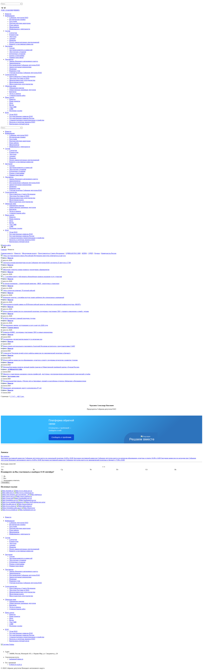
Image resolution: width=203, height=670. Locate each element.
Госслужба (13, 21)
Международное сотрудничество (21, 84)
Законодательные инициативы (20, 67)
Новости (8, 14)
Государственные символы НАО (21, 116)
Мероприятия (14, 27)
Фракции (12, 40)
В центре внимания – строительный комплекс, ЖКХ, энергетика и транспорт (31, 283)
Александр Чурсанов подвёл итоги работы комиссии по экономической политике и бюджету (37, 353)
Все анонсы (5, 456)
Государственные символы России (21, 118)
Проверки (12, 69)
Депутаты (12, 36)
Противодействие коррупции (20, 23)
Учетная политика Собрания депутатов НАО (25, 73)
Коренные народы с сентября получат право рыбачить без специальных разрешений (33, 297)
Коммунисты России (108, 253)
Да (4, 476)
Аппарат (12, 38)
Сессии (12, 48)
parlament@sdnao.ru (16, 659)
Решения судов (14, 71)
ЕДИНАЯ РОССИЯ (73, 253)
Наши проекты (14, 101)
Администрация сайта (17, 95)
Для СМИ (12, 107)
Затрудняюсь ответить (11, 480)
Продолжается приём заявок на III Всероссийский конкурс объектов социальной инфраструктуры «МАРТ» (42, 304)
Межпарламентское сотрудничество (22, 80)
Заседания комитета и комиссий (20, 50)
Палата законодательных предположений (24, 42)
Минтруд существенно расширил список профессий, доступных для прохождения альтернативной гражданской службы (46, 374)
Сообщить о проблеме (61, 437)
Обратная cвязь (10, 86)
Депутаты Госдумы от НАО (19, 78)
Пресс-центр (9, 97)
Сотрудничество (11, 74)
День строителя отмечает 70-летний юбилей (19, 290)
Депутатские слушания (17, 52)
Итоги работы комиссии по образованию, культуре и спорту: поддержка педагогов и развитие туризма (40, 360)
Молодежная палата (16, 82)
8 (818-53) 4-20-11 (15, 664)
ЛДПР (90, 253)
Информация (9, 16)
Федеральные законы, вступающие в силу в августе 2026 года (25, 325)
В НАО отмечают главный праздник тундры (19, 318)
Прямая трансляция (16, 57)
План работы (14, 25)
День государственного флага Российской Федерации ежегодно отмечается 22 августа (34, 256)
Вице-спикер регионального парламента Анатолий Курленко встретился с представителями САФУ (39, 346)
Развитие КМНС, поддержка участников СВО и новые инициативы (28, 332)
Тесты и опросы (15, 93)
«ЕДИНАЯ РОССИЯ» (15, 369)
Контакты (12, 92)
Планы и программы (16, 55)
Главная (4, 249)
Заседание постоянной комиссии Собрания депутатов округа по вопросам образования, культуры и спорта (117, 458)
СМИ (11, 109)
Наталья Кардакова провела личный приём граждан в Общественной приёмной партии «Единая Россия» (41, 367)
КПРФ (84, 253)
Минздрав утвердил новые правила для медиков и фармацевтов (26, 269)
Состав (7, 31)
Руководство (13, 35)
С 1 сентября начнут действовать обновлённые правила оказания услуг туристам (32, 276)
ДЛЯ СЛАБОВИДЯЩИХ (10, 10)
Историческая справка (17, 19)
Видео (11, 105)
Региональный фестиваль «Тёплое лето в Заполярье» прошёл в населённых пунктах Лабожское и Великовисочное (44, 381)
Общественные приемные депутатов (22, 90)
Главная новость (7, 253)
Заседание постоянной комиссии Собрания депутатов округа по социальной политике (37, 458)
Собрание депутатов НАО (18, 17)
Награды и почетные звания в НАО (22, 122)
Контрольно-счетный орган (19, 124)
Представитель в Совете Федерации (22, 76)
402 (18, 396)
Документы (9, 59)
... (16, 396)
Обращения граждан (16, 88)
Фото (11, 103)
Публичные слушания (17, 54)
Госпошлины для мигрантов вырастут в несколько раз (22, 339)
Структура (13, 33)
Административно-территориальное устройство (26, 120)
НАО (7, 112)
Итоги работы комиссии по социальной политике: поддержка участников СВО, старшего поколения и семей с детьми (46, 311)
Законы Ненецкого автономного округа (23, 61)
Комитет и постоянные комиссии (21, 44)
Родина (97, 253)
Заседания (8, 46)
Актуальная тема (13, 376)
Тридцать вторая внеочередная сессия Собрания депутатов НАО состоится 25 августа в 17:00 (37, 263)
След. (22, 396)
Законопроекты (14, 63)
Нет (4, 478)
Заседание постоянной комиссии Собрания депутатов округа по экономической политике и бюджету (83, 460)
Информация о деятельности (19, 29)
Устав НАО (13, 114)
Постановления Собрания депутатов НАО (24, 65)
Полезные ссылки (15, 111)
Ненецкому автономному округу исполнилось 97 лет (22, 388)
